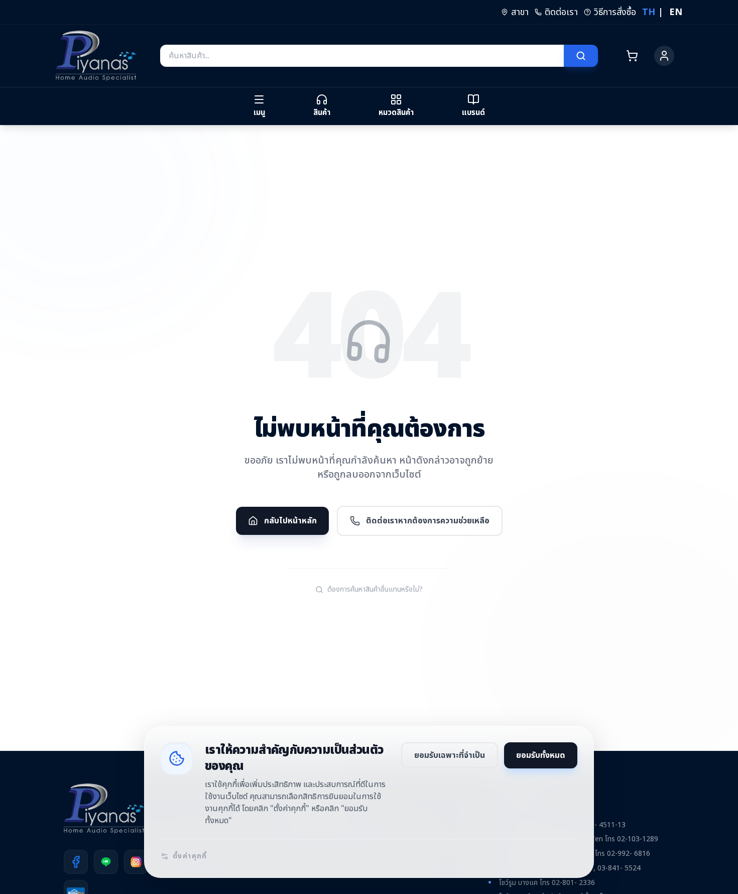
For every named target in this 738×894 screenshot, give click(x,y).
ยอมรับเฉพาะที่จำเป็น (449, 755)
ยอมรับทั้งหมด (540, 755)
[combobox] (362, 56)
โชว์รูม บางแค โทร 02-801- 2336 (547, 882)
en (675, 12)
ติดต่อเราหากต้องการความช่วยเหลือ (427, 521)
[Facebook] (76, 862)
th (648, 12)
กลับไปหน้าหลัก (290, 521)
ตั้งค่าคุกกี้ (190, 856)
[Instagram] (136, 862)
